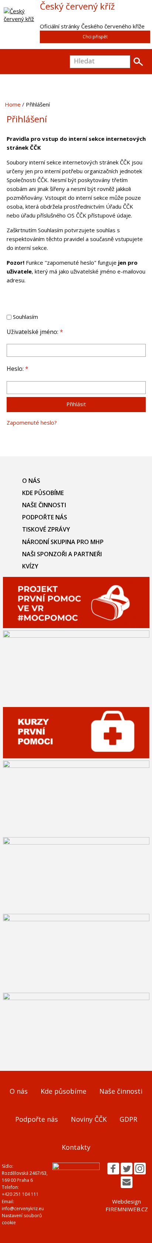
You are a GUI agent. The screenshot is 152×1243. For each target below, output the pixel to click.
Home (13, 104)
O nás (31, 481)
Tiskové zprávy (46, 529)
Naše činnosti (44, 505)
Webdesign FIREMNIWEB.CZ (127, 1205)
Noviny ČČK (89, 1119)
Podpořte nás (44, 517)
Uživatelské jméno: (35, 332)
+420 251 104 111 (20, 1194)
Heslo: (17, 369)
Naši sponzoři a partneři (62, 554)
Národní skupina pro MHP (63, 542)
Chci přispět (95, 37)
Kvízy (30, 566)
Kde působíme (43, 493)
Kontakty (76, 1147)
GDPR (128, 1119)
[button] (113, 1168)
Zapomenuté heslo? (32, 422)
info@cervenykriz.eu (23, 1208)
